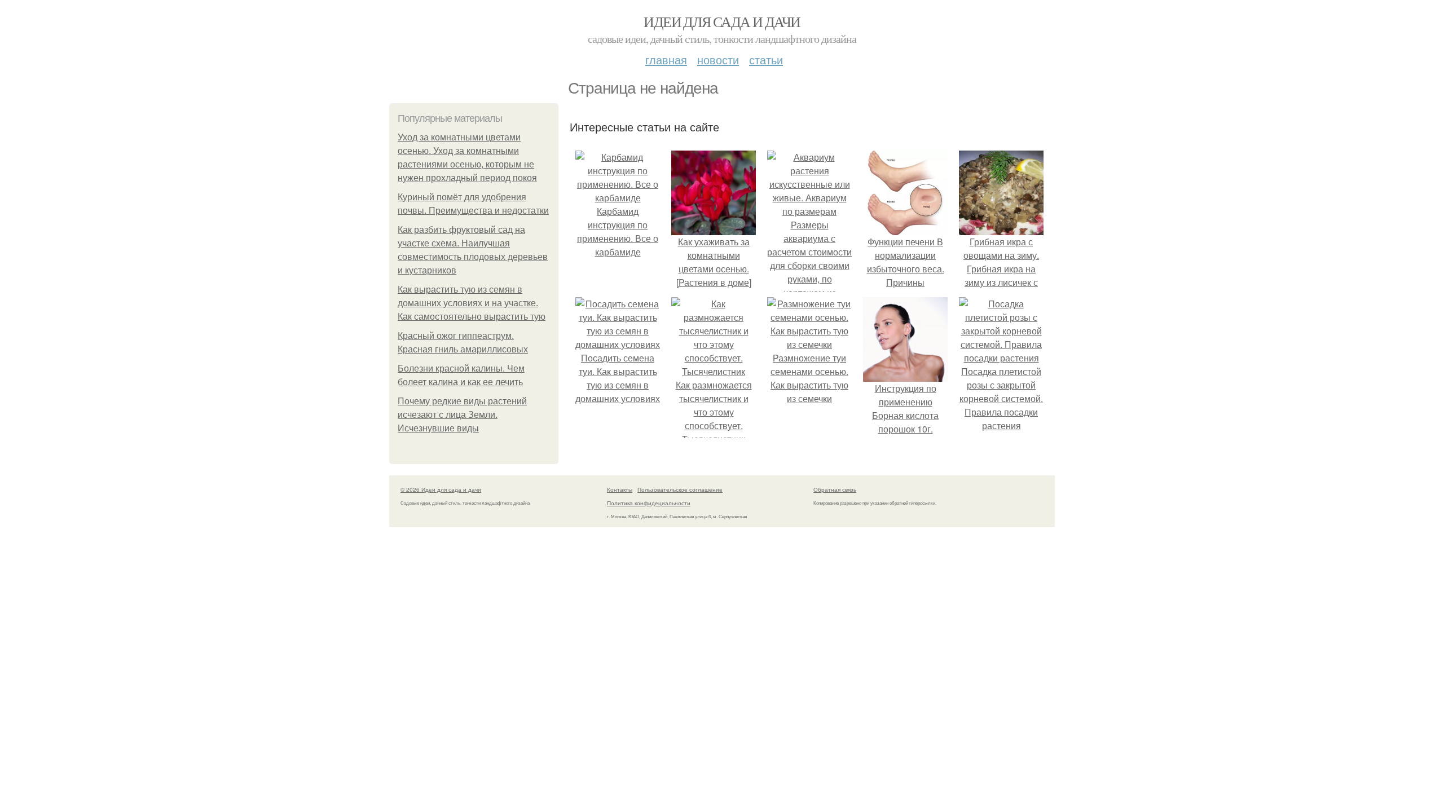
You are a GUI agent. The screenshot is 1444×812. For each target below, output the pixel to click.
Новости (718, 59)
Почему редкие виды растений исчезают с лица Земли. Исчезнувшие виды (462, 414)
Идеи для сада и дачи (722, 21)
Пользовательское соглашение (680, 489)
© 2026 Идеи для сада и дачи (440, 489)
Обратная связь (834, 489)
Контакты (619, 489)
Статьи (766, 59)
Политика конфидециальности (648, 503)
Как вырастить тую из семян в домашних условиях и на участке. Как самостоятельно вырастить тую (471, 303)
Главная (666, 59)
